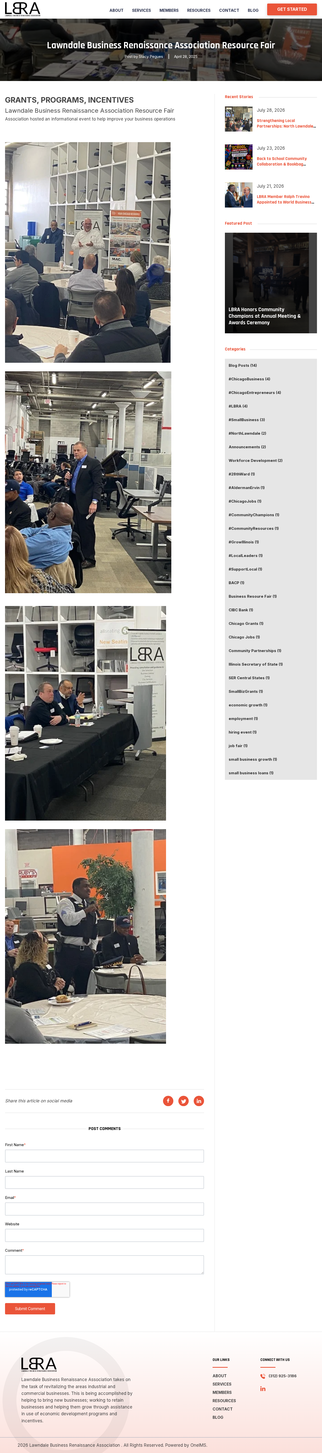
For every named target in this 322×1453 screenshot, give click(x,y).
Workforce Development (256, 460)
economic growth (248, 705)
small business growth (253, 759)
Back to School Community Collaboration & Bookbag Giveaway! (282, 164)
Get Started (292, 9)
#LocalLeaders (246, 555)
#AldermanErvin (247, 487)
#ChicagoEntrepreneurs (255, 392)
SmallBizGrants (246, 691)
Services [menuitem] (141, 10)
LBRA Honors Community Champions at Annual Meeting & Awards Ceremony (265, 316)
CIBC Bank (241, 610)
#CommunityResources (254, 528)
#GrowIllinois (244, 542)
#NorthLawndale (247, 433)
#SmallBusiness (247, 419)
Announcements (247, 447)
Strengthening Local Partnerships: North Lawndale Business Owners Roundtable (285, 126)
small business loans (251, 773)
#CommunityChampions (254, 514)
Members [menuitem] (169, 10)
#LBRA (238, 406)
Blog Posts (243, 365)
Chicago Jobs (244, 637)
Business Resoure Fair (253, 596)
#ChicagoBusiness (249, 379)
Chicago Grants (246, 623)
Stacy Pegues (151, 56)
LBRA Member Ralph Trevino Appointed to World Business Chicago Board (284, 202)
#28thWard (242, 474)
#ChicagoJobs (245, 501)
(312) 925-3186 (283, 1376)
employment (243, 718)
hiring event (243, 732)
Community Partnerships (255, 650)
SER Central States (249, 677)
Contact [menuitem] (229, 10)
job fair (238, 745)
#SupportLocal (245, 569)
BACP (236, 582)
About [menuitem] (116, 10)
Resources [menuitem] (199, 10)
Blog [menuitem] (253, 10)
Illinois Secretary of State (256, 664)
